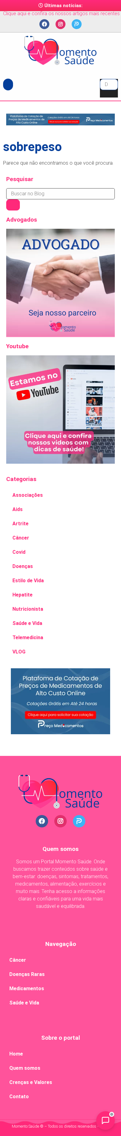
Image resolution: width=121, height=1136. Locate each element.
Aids (17, 509)
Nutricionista (27, 609)
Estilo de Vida (28, 580)
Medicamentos (26, 988)
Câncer (20, 538)
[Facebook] (44, 24)
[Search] (13, 204)
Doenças (22, 566)
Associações (27, 495)
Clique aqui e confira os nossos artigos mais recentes (61, 13)
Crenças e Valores (30, 1082)
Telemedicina (27, 637)
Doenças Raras (27, 974)
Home (16, 1054)
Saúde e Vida (27, 623)
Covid (18, 552)
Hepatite (22, 595)
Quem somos (24, 1068)
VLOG (18, 652)
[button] (8, 84)
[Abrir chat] (105, 1120)
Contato (19, 1096)
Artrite (20, 524)
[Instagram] (60, 24)
